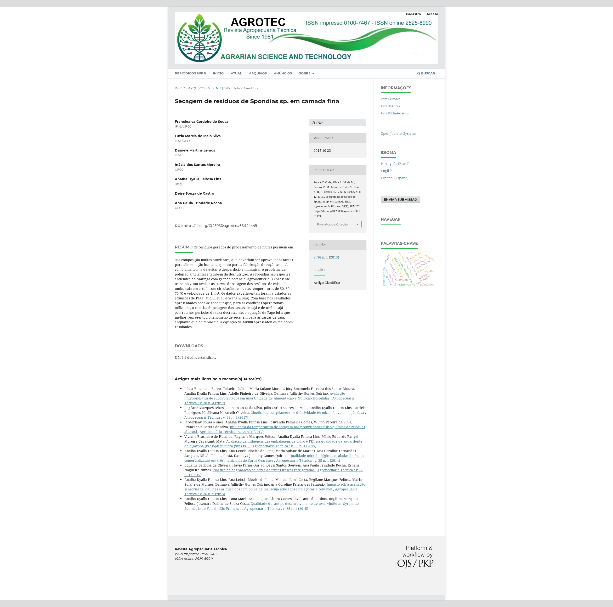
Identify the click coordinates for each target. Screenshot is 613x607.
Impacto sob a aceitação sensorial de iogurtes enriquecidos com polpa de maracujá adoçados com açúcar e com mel (274, 486)
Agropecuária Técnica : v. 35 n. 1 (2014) (308, 460)
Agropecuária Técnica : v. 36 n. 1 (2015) (284, 446)
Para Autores (390, 106)
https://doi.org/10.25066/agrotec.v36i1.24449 (220, 226)
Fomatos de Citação (332, 224)
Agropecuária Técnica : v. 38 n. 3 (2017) (216, 417)
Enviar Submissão (400, 199)
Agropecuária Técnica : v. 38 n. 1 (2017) (232, 431)
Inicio (218, 73)
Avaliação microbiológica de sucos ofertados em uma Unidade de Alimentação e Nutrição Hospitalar (264, 395)
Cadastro (413, 14)
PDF (319, 122)
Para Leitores (390, 99)
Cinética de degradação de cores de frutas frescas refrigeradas (264, 470)
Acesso (432, 14)
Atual (236, 73)
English (386, 171)
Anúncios (283, 73)
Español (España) (395, 178)
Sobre (305, 73)
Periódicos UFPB (190, 73)
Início (180, 88)
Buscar (427, 73)
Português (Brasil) (395, 163)
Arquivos (258, 73)
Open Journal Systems (398, 133)
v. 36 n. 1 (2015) (219, 88)
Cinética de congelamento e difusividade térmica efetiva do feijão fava (308, 412)
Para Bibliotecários (395, 113)
